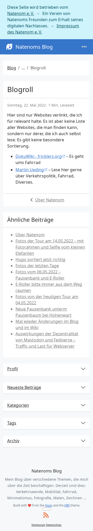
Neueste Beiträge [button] (24, 387)
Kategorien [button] (18, 405)
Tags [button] (11, 423)
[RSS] (46, 515)
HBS (67, 505)
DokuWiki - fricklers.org (39, 156)
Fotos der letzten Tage (37, 265)
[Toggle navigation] (84, 47)
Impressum (38, 525)
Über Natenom (49, 200)
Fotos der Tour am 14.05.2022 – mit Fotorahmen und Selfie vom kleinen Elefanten (50, 247)
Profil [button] (12, 369)
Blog (11, 68)
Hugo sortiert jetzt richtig (40, 259)
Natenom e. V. (20, 13)
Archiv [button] (13, 441)
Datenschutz (53, 525)
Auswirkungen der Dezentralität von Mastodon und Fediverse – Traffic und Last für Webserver (47, 340)
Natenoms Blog (34, 46)
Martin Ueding (30, 170)
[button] (84, 522)
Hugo (48, 505)
